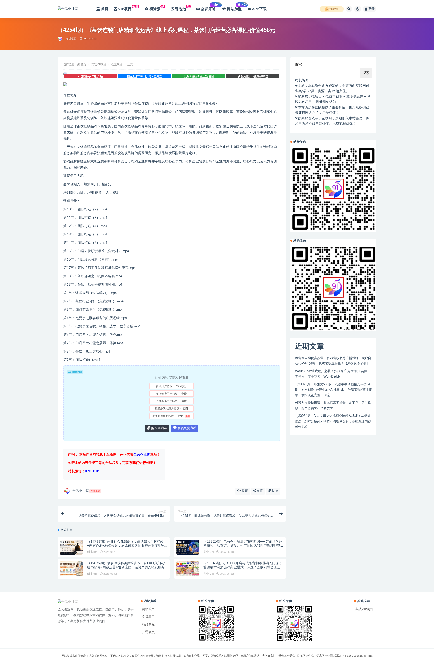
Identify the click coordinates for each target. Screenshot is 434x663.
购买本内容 (158, 428)
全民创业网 (86, 491)
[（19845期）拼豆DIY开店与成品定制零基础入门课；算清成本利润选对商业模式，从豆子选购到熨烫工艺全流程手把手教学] (187, 568)
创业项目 (71, 38)
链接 (274, 491)
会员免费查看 (186, 428)
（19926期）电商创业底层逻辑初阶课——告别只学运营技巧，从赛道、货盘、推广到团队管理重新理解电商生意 (242, 545)
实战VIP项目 (98, 64)
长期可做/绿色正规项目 (198, 76)
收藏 (244, 491)
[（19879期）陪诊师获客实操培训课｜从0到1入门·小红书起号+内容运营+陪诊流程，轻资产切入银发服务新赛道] (71, 568)
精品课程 (148, 624)
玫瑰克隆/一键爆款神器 (252, 76)
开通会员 (148, 632)
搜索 (298, 64)
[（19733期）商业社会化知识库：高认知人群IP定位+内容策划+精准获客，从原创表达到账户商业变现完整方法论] (71, 547)
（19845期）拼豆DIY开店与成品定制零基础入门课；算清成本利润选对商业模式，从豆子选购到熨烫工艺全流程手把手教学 (242, 567)
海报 (259, 491)
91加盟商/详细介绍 (90, 76)
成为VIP (334, 9)
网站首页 (148, 609)
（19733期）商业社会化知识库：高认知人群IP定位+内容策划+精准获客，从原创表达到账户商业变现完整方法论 (126, 545)
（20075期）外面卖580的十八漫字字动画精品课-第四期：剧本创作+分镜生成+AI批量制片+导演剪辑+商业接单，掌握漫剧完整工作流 (333, 390)
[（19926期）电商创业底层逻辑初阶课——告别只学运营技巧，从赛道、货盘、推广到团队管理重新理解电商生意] (187, 547)
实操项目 (148, 616)
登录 (371, 9)
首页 (83, 64)
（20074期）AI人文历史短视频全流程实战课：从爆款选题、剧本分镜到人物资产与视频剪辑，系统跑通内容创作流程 (333, 421)
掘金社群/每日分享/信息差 (144, 76)
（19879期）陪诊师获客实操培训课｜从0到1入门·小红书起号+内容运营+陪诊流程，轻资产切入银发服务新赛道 (126, 567)
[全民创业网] (60, 38)
